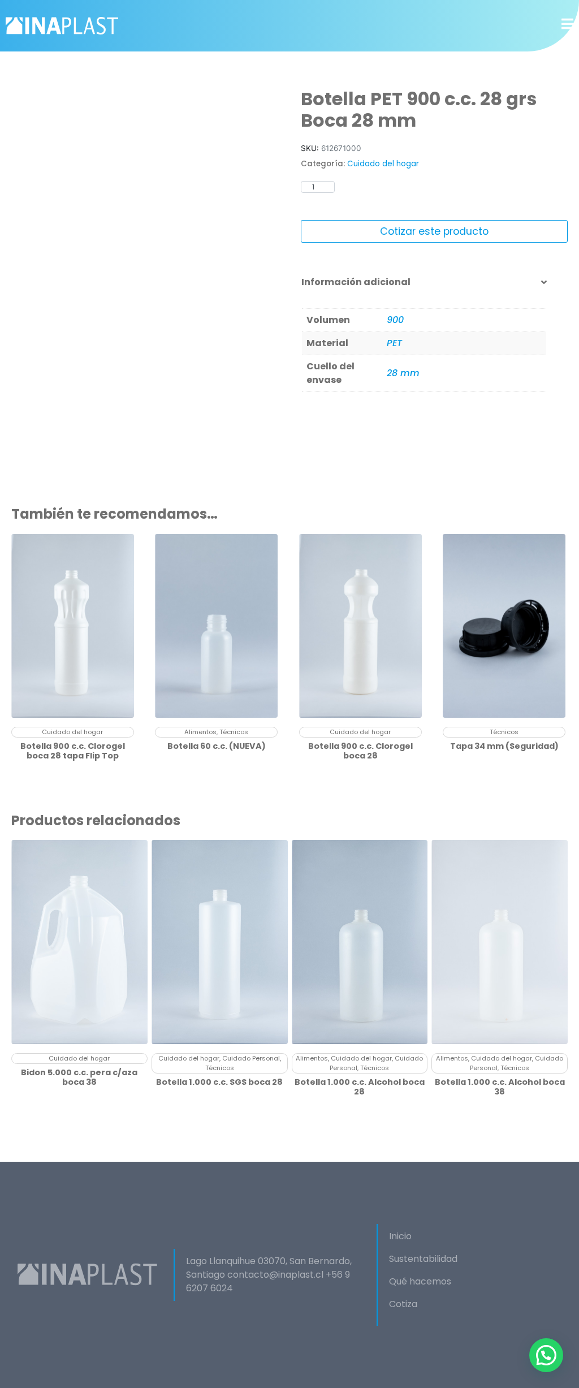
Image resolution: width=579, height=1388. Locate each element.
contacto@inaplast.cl (275, 1274)
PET (394, 343)
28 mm (403, 373)
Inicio (400, 1236)
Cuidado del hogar (383, 163)
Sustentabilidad (423, 1258)
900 (395, 319)
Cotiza (403, 1304)
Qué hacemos (420, 1281)
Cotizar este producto (434, 231)
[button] (546, 1355)
